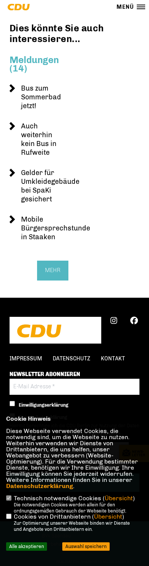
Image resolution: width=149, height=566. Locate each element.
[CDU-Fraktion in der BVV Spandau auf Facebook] (134, 321)
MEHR (52, 270)
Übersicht (119, 498)
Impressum (26, 358)
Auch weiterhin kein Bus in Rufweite (39, 139)
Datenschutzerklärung (39, 486)
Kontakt (113, 358)
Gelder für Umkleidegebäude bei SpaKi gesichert (50, 186)
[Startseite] (55, 330)
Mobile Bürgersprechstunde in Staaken (55, 228)
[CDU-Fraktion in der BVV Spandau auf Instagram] (113, 321)
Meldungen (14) (34, 64)
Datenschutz (71, 358)
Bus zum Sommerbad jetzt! (41, 97)
